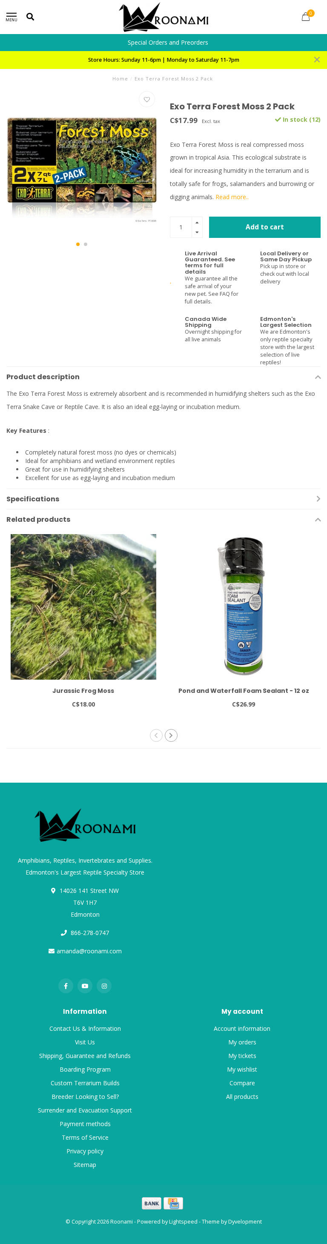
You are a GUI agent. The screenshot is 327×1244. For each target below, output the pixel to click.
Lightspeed (183, 1221)
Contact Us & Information (85, 1028)
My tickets (242, 1056)
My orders (242, 1042)
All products (242, 1096)
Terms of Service (85, 1137)
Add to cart (265, 227)
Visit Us (85, 1042)
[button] (78, 244)
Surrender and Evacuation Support (85, 1110)
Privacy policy (84, 1151)
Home (120, 78)
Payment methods (85, 1124)
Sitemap (85, 1165)
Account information (242, 1028)
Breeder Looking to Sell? (85, 1096)
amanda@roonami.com (89, 951)
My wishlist (242, 1069)
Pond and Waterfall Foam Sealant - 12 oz (243, 690)
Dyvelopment (245, 1221)
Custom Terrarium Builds (85, 1083)
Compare (242, 1083)
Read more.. (232, 197)
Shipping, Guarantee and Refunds (85, 1056)
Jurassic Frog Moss (83, 690)
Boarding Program (85, 1069)
